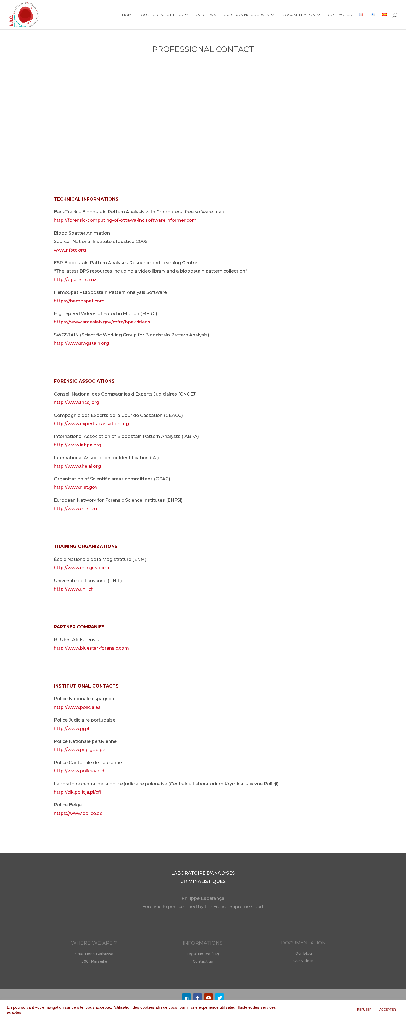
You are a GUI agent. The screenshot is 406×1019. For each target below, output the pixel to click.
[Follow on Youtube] (208, 997)
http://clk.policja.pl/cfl (77, 792)
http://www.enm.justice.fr (82, 567)
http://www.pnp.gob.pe (79, 749)
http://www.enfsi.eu (75, 508)
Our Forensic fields (162, 15)
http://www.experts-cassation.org (91, 423)
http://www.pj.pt (72, 728)
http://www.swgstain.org (81, 343)
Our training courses (246, 15)
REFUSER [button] (364, 1009)
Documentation (298, 15)
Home (128, 15)
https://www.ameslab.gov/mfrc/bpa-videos (102, 322)
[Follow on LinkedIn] (186, 997)
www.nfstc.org (70, 250)
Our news (206, 15)
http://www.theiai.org (77, 466)
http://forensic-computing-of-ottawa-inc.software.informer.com (125, 220)
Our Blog (303, 953)
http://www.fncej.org (76, 402)
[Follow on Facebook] (197, 997)
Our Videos (303, 960)
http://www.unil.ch (74, 589)
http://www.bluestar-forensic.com (91, 648)
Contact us (340, 15)
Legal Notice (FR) (202, 954)
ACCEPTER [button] (387, 1009)
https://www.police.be (78, 813)
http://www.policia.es (77, 707)
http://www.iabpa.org (77, 445)
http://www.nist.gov (75, 487)
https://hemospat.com (79, 301)
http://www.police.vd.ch (80, 771)
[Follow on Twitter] (219, 997)
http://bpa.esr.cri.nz (75, 279)
